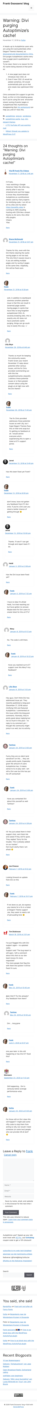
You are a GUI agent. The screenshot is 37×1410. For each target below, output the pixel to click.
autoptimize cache (13, 119)
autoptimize (10, 116)
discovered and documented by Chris (18, 54)
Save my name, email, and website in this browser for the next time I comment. (19, 1203)
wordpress (27, 116)
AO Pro (18, 1238)
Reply (8, 227)
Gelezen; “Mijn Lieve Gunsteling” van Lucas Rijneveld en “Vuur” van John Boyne (17, 1381)
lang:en (19, 116)
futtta (11, 1108)
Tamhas (12, 745)
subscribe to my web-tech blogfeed (17, 1251)
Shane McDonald (16, 239)
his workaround (24, 107)
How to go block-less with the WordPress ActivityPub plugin (17, 1333)
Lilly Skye (13, 687)
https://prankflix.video (14, 207)
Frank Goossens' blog (16, 3)
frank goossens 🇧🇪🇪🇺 (11, 1330)
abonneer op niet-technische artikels (17, 1254)
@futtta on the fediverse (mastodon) (17, 1261)
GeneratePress (18, 1407)
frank (6, 287)
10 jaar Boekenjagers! (11, 1360)
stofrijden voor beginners (13, 1376)
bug (22, 119)
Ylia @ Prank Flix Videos (19, 171)
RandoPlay (7, 1307)
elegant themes (9, 122)
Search (5, 1271)
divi (26, 119)
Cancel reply (10, 1155)
